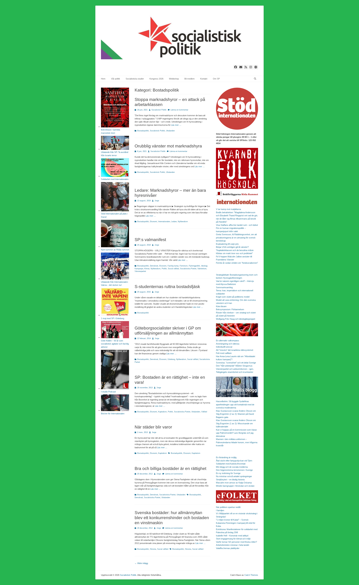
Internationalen (164, 221)
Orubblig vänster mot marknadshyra (168, 146)
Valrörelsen (201, 269)
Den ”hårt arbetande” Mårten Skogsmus (234, 366)
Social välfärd (173, 269)
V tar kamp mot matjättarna (228, 209)
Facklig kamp (173, 266)
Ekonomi (153, 221)
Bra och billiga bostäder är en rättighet (170, 468)
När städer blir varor (153, 427)
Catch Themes (251, 575)
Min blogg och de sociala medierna (232, 467)
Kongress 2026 (156, 79)
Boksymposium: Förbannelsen (230, 309)
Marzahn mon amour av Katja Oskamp (234, 482)
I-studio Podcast (108, 391)
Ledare (174, 221)
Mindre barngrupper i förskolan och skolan (235, 486)
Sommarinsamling (224, 287)
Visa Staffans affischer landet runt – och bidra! (237, 225)
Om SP (216, 79)
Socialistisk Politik (158, 110)
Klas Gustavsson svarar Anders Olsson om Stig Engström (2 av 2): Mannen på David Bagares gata (236, 414)
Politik (164, 269)
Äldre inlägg (141, 563)
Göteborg (171, 359)
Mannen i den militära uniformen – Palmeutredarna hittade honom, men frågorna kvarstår (236, 442)
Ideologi (204, 266)
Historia (153, 549)
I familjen (220, 510)
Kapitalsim (196, 453)
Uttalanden (170, 131)
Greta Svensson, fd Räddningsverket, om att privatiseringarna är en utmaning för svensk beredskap (236, 237)
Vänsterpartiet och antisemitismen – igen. (235, 369)
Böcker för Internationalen (112, 413)
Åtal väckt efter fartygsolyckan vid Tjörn (234, 460)
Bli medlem (189, 79)
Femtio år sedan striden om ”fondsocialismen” (237, 263)
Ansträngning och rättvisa (227, 344)
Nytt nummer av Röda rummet (115, 249)
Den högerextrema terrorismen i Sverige (234, 470)
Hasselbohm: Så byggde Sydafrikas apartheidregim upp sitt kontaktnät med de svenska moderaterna (235, 404)
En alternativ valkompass (228, 340)
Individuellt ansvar (224, 347)
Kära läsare (221, 306)
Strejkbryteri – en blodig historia (230, 479)
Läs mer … (176, 125)
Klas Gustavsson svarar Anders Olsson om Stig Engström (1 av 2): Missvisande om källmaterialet (236, 423)
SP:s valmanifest (150, 239)
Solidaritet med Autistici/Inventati (230, 464)
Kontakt (203, 79)
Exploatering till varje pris (227, 244)
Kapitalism (162, 412)
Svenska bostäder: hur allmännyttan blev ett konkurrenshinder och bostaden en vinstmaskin (172, 517)
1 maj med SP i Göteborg (112, 318)
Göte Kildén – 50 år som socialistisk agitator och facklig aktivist (115, 343)
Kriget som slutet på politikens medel (232, 297)
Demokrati (154, 266)
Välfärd (204, 412)
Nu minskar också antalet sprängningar (234, 476)
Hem (103, 79)
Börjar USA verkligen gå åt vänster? (232, 247)
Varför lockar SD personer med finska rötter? (236, 542)
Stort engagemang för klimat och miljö (233, 538)
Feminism (184, 266)
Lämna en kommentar (179, 110)
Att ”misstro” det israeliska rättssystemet (234, 350)
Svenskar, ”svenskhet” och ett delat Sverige (236, 362)
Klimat (146, 269)
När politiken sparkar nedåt (228, 507)
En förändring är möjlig (226, 457)
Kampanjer (139, 269)
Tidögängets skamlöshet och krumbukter (234, 372)
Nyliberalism (183, 221)
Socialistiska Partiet (188, 269)
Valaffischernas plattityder (227, 548)
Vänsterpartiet (140, 271)
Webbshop (174, 79)
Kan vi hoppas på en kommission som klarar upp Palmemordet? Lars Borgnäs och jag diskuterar (236, 433)
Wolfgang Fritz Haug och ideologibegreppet (235, 319)
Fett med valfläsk (224, 353)
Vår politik (115, 79)
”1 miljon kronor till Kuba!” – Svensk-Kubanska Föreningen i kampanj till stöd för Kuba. (235, 523)
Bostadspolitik (143, 131)
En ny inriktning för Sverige (228, 473)
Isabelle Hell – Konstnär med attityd (232, 535)
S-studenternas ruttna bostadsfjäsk (167, 286)
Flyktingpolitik (194, 266)
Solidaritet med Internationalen (114, 179)
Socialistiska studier (135, 79)
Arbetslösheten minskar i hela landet (232, 545)
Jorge (157, 201)
